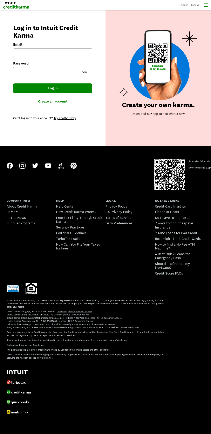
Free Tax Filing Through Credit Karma (79, 219)
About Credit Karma (22, 206)
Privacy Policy (116, 206)
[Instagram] (22, 166)
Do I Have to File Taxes (172, 217)
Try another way (65, 118)
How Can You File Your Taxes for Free (78, 246)
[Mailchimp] (17, 412)
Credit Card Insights (170, 206)
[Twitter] (35, 166)
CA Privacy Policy (119, 212)
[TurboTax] (16, 382)
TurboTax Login (68, 238)
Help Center (65, 206)
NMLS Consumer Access (80, 311)
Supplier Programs (21, 223)
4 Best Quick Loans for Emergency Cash (172, 256)
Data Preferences (119, 223)
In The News (16, 217)
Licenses (61, 311)
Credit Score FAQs (169, 273)
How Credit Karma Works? (76, 212)
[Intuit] (17, 372)
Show (83, 72)
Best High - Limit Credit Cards (178, 238)
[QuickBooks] (18, 402)
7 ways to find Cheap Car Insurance (174, 225)
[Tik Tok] (61, 166)
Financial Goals (167, 212)
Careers (12, 212)
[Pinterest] (73, 166)
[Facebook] (10, 166)
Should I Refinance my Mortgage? (172, 265)
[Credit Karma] (19, 392)
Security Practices (70, 227)
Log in (53, 88)
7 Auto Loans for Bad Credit (176, 233)
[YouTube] (48, 166)
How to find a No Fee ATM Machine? (175, 246)
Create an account (53, 101)
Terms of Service (118, 217)
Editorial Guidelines (71, 233)
